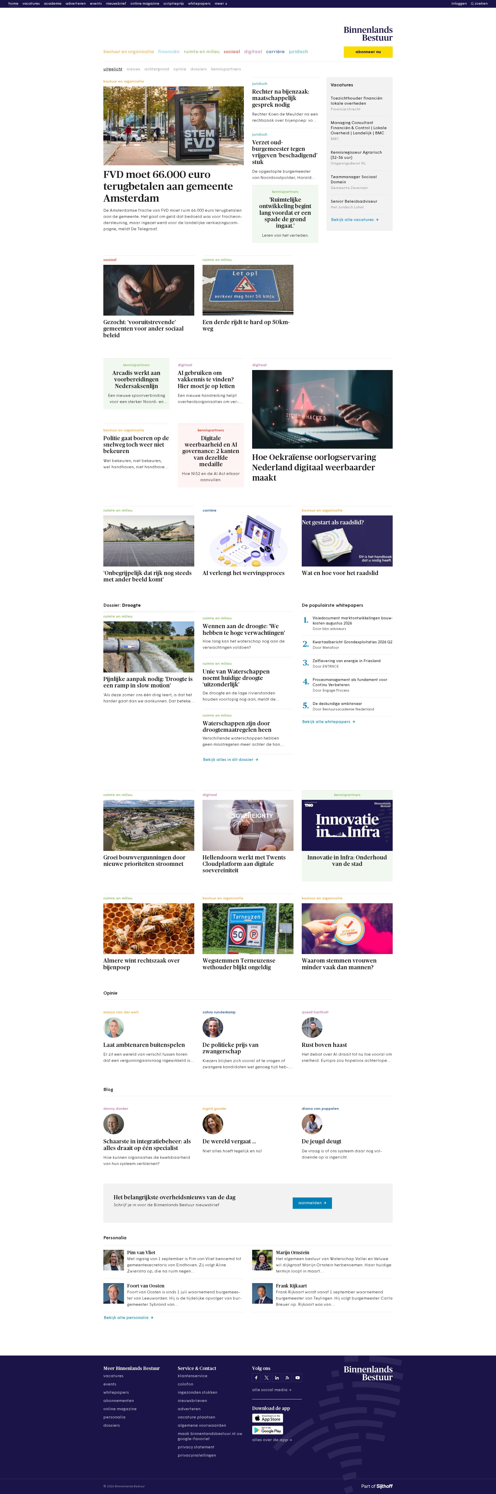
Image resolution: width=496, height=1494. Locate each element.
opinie (179, 69)
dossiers (198, 69)
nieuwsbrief (116, 4)
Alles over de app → (272, 1440)
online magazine (144, 4)
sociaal (232, 52)
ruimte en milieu (202, 52)
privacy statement (196, 1447)
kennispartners (226, 69)
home (13, 4)
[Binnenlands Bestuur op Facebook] (256, 1378)
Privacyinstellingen (197, 1456)
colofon (185, 1384)
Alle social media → (272, 1390)
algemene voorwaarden (202, 1426)
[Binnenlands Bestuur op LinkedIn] (277, 1378)
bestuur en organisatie (128, 52)
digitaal (253, 52)
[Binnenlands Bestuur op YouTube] (297, 1378)
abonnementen (118, 1401)
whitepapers (199, 4)
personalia (114, 1417)
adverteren (76, 4)
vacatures (31, 4)
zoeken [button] (481, 4)
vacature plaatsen (196, 1417)
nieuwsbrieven (192, 1401)
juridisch (298, 52)
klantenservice (192, 1376)
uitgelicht (112, 69)
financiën (169, 52)
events (96, 4)
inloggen (459, 4)
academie (52, 4)
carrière (275, 52)
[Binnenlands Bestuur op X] (266, 1378)
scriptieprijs (174, 4)
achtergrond (156, 69)
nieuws (133, 69)
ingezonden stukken (197, 1393)
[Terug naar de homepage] (368, 33)
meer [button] (219, 4)
